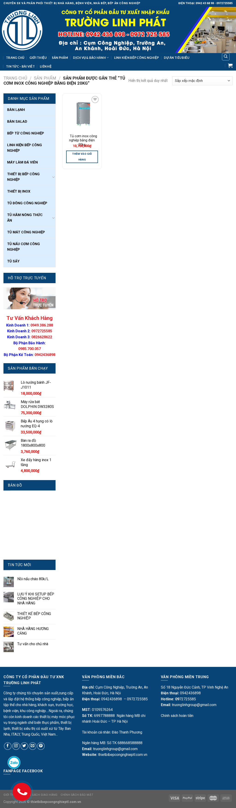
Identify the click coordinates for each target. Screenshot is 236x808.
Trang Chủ (15, 57)
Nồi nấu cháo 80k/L (33, 579)
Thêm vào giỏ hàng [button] (82, 156)
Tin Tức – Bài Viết (20, 66)
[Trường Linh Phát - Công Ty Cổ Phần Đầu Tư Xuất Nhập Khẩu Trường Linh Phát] (118, 30)
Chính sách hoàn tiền (177, 715)
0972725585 (41, 331)
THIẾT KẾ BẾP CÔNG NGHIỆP (34, 616)
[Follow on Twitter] (24, 746)
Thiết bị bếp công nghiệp (23, 177)
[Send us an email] (32, 746)
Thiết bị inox (18, 191)
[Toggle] (53, 177)
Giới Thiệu (38, 57)
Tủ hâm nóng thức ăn (25, 218)
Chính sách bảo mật (77, 794)
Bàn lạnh (16, 110)
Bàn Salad (17, 121)
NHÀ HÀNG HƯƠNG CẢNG (33, 631)
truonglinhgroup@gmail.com (115, 749)
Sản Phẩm (60, 57)
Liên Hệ (46, 66)
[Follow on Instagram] (16, 746)
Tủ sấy (13, 261)
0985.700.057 (29, 349)
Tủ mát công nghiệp (26, 232)
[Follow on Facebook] (8, 746)
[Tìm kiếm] (226, 56)
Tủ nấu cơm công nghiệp (23, 247)
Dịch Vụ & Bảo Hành (89, 57)
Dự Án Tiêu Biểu (176, 57)
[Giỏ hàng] (230, 65)
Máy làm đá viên (22, 162)
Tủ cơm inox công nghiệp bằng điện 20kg (82, 140)
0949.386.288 (41, 325)
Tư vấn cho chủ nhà (32, 644)
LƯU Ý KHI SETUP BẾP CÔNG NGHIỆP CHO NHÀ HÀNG (35, 598)
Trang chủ (15, 78)
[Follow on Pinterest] (41, 746)
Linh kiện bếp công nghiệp (136, 57)
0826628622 (41, 337)
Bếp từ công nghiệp (25, 133)
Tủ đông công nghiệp (27, 203)
